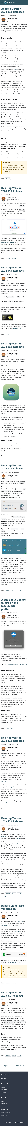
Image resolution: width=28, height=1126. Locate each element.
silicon (19, 456)
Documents (4, 1104)
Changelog (9, 803)
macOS (3, 1087)
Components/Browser (14, 962)
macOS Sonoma (19, 844)
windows (8, 456)
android (8, 178)
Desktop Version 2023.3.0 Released (12, 994)
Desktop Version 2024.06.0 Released (12, 189)
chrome (15, 983)
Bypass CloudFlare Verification (12, 907)
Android (3, 1092)
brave (7, 334)
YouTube (3, 781)
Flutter (15, 70)
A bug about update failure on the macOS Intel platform (13, 604)
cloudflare (8, 983)
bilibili (18, 838)
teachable (17, 931)
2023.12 (3, 755)
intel (12, 728)
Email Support (5, 1113)
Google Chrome (13, 787)
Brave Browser (16, 328)
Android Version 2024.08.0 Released (12, 10)
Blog (2, 1101)
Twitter (3, 1115)
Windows (4, 1089)
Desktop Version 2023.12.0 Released (12, 739)
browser (8, 258)
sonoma (4, 896)
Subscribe (4, 1078)
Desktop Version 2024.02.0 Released (12, 467)
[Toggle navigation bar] (2, 2)
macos (14, 456)
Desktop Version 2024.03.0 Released (12, 345)
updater (14, 258)
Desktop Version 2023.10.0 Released (12, 819)
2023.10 (3, 836)
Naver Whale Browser (8, 242)
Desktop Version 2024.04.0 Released (12, 269)
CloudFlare (4, 925)
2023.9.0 (20, 921)
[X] (7, 21)
